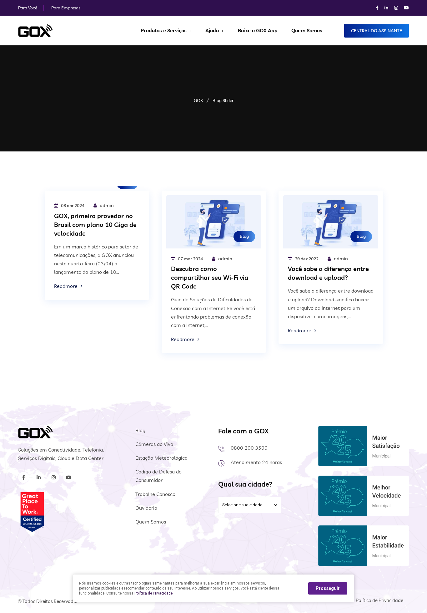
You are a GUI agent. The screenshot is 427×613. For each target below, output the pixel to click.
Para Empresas (65, 8)
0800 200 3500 (249, 448)
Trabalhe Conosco (155, 494)
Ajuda (212, 30)
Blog (244, 236)
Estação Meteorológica (161, 458)
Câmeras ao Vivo (154, 444)
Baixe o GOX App (258, 30)
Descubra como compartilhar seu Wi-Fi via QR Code (209, 277)
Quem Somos (306, 30)
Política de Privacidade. (153, 593)
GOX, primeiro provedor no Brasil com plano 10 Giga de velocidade (95, 224)
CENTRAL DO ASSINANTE (376, 30)
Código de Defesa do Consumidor (158, 475)
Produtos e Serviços (164, 30)
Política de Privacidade (379, 600)
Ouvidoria (146, 508)
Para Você (27, 8)
